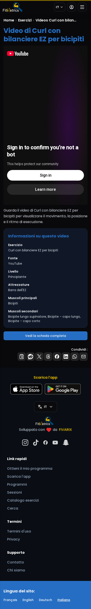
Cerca (12, 508)
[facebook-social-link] (45, 442)
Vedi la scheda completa (45, 336)
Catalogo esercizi (23, 500)
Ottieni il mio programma (29, 468)
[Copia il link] (22, 357)
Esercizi (25, 20)
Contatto (15, 562)
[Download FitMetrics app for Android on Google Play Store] (63, 389)
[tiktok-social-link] (36, 442)
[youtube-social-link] (55, 442)
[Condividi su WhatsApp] (75, 357)
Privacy (13, 539)
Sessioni (14, 492)
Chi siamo (16, 570)
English (28, 600)
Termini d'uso (19, 531)
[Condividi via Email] (83, 357)
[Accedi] (71, 7)
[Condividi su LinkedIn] (66, 357)
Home (9, 20)
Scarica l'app (19, 476)
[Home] (12, 7)
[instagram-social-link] (25, 442)
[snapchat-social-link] (66, 442)
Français (10, 600)
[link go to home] (46, 421)
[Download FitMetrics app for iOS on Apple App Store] (26, 389)
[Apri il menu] (82, 7)
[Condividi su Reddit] (30, 357)
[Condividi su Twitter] (39, 357)
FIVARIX (65, 429)
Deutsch (45, 600)
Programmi (17, 484)
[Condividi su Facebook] (57, 357)
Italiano (63, 600)
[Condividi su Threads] (48, 357)
